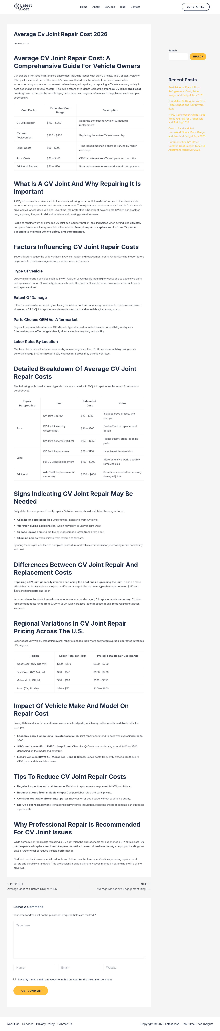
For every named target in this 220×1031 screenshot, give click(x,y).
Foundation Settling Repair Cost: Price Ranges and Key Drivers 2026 (187, 104)
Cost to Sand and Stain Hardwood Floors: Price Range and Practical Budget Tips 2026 (186, 132)
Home (83, 6)
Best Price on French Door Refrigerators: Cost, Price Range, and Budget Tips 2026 (185, 91)
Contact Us (64, 1024)
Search (172, 50)
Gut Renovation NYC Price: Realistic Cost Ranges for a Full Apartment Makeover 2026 (186, 145)
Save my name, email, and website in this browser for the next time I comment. (65, 979)
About (96, 6)
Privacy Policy (45, 1024)
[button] (196, 7)
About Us (13, 1024)
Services (110, 6)
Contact (135, 6)
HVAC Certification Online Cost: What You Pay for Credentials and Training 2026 (186, 118)
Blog (122, 6)
